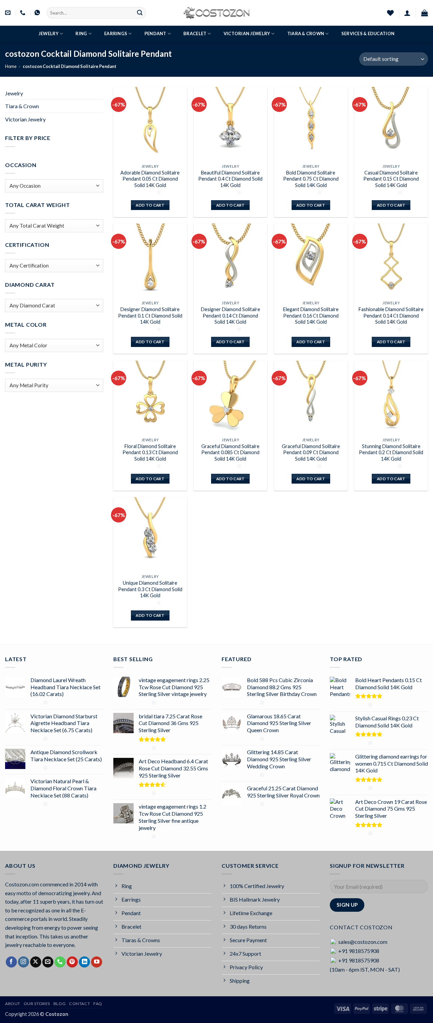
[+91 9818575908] (23, 12)
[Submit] (139, 13)
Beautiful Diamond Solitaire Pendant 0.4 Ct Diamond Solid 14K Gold (230, 179)
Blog (59, 1003)
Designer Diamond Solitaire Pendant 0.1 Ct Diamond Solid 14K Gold (150, 315)
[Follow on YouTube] (96, 962)
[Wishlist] (390, 12)
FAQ (97, 1003)
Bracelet (194, 33)
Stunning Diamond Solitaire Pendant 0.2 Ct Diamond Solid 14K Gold (391, 452)
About (12, 1003)
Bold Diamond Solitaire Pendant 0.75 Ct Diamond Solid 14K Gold (311, 179)
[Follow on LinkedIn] (84, 962)
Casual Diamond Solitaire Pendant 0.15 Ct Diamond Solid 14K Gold (391, 179)
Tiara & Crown (305, 33)
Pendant (155, 33)
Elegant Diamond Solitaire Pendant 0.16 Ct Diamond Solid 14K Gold (311, 315)
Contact (79, 1003)
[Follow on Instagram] (23, 962)
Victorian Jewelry (247, 33)
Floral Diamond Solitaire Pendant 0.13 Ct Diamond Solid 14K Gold (150, 452)
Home (11, 66)
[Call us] (60, 962)
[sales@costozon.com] (8, 12)
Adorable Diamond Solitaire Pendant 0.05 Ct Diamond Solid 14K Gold (150, 179)
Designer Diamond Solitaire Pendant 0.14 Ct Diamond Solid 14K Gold (230, 315)
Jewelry (49, 33)
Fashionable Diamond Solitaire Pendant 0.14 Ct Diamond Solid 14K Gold (391, 315)
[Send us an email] (47, 962)
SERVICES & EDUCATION (367, 33)
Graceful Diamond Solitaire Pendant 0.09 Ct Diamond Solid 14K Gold (311, 452)
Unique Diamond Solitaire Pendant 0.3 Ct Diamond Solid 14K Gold (150, 589)
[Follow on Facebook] (11, 962)
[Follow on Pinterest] (72, 962)
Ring (81, 33)
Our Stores (37, 1003)
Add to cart (150, 205)
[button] (407, 12)
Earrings (115, 33)
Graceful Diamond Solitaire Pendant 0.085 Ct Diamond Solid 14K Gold (230, 452)
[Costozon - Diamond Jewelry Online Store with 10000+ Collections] (216, 12)
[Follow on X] (35, 962)
